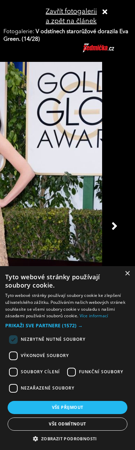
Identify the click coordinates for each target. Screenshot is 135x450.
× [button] (127, 273)
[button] (67, 325)
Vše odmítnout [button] (67, 424)
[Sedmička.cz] (107, 51)
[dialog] (67, 358)
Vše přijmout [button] (67, 407)
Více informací (94, 316)
